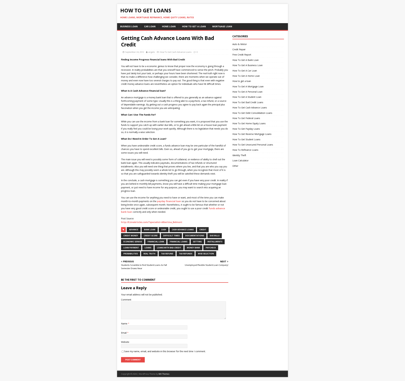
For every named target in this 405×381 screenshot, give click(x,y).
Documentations (194, 235)
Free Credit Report (241, 54)
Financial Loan (156, 241)
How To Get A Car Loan (244, 70)
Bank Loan (149, 229)
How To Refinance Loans (245, 149)
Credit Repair (239, 49)
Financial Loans (178, 241)
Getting (197, 241)
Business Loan (129, 26)
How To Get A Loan (194, 26)
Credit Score (151, 235)
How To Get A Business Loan (247, 65)
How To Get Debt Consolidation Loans (252, 112)
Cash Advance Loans (183, 229)
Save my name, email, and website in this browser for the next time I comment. (165, 351)
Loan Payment (131, 247)
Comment (126, 299)
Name (124, 323)
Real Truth (149, 253)
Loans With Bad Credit (169, 247)
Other (235, 165)
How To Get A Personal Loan (247, 91)
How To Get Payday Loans (246, 128)
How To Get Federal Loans (246, 118)
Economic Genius (132, 241)
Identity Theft (239, 155)
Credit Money (130, 235)
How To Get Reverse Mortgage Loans (251, 134)
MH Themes (164, 374)
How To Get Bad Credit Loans (247, 102)
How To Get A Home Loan (246, 75)
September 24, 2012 (134, 52)
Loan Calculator (240, 160)
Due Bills (214, 235)
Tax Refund (167, 253)
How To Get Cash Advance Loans (176, 52)
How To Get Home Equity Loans (249, 123)
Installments (214, 241)
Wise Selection (206, 253)
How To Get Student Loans (246, 139)
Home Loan (169, 26)
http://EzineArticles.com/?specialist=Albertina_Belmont (151, 222)
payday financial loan (169, 201)
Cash (163, 229)
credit (202, 229)
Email (124, 332)
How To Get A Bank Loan (245, 59)
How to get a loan (241, 81)
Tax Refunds (185, 253)
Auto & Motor (239, 44)
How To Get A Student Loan (246, 96)
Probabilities (130, 253)
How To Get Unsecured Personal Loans (252, 144)
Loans (148, 247)
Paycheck (211, 247)
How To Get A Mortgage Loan (248, 86)
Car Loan (150, 26)
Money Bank (193, 247)
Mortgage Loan (222, 26)
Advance (133, 229)
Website (125, 341)
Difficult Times (171, 235)
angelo (151, 52)
